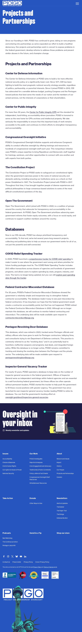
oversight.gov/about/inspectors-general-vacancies (26, 397)
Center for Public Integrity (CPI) (43, 112)
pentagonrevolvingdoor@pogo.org (19, 357)
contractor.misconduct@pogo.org (19, 318)
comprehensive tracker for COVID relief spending (50, 259)
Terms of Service (49, 567)
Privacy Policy (37, 567)
